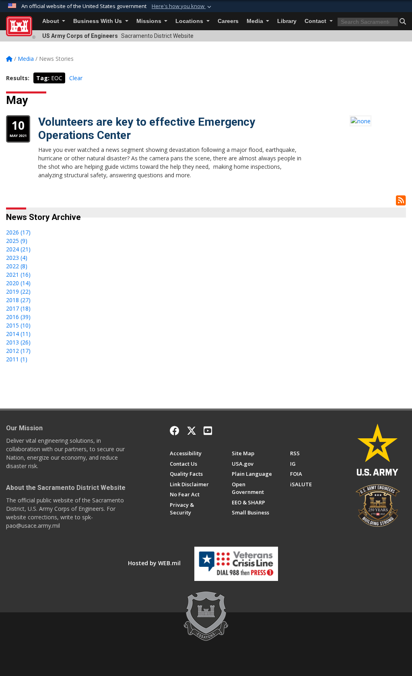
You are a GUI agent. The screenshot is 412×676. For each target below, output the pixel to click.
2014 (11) (18, 334)
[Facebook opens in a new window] (174, 430)
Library (287, 21)
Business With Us (98, 21)
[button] (182, 6)
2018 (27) (18, 300)
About (51, 21)
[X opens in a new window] (191, 430)
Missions (149, 21)
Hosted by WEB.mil (154, 563)
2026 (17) (18, 232)
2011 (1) (16, 359)
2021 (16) (18, 274)
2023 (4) (16, 257)
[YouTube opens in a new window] (208, 430)
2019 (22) (18, 291)
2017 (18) (18, 308)
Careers (228, 21)
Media (256, 21)
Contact (316, 21)
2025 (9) (16, 241)
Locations (190, 21)
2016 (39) (18, 317)
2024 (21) (18, 249)
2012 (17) (18, 351)
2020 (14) (18, 283)
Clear (75, 78)
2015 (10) (18, 325)
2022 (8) (16, 266)
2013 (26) (18, 342)
